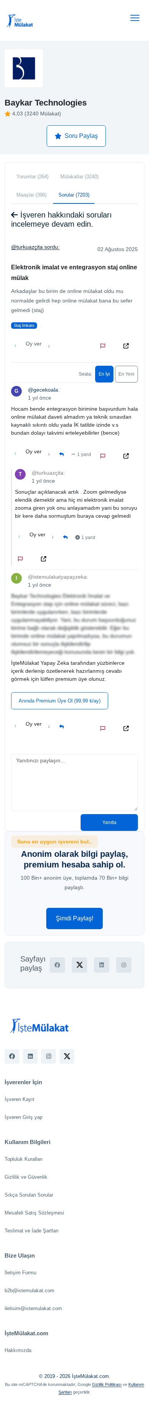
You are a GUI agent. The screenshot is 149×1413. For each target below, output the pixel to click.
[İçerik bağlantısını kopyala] (127, 346)
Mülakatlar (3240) (79, 176)
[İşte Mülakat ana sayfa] (20, 20)
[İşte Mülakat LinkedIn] (30, 1056)
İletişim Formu (20, 1272)
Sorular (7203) (73, 195)
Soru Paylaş (81, 136)
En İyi (104, 374)
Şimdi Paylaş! (74, 918)
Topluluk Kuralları (24, 1159)
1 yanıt (84, 454)
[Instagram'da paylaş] (123, 965)
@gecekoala (43, 390)
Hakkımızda (18, 1350)
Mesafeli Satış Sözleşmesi (34, 1213)
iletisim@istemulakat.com (33, 1308)
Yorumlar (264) (32, 176)
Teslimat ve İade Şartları (32, 1231)
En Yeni (126, 374)
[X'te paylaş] (79, 965)
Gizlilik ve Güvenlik (26, 1177)
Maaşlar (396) (31, 195)
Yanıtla (109, 822)
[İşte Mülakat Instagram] (48, 1056)
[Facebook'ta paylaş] (57, 965)
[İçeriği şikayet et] (104, 346)
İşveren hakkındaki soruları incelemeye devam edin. (61, 219)
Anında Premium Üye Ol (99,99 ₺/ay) (59, 701)
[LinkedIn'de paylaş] (101, 965)
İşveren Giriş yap (23, 1117)
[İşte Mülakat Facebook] (12, 1056)
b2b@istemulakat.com (29, 1290)
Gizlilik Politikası (106, 1384)
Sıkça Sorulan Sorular (29, 1195)
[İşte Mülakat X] (67, 1056)
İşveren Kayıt (19, 1099)
